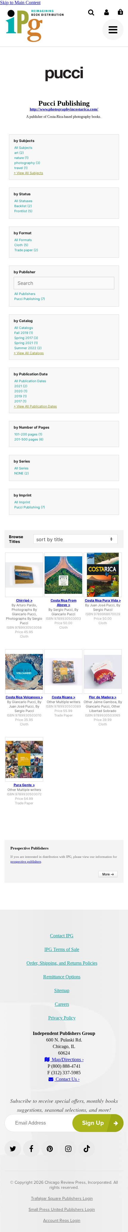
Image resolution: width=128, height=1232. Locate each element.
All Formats (23, 240)
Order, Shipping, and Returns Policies (61, 963)
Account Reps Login (61, 1220)
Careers (62, 1004)
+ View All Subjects (28, 173)
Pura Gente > (24, 785)
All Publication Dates (30, 381)
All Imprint (22, 502)
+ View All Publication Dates (35, 406)
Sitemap (61, 990)
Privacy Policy (62, 1017)
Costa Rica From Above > (64, 602)
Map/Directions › (67, 1059)
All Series (21, 468)
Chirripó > (24, 600)
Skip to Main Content (20, 2)
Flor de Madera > (102, 697)
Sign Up (93, 1123)
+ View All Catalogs (29, 353)
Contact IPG (62, 935)
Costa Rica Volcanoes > (24, 697)
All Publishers (24, 294)
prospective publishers (25, 861)
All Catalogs (23, 328)
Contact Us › (66, 1079)
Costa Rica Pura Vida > (103, 600)
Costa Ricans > (63, 697)
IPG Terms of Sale (61, 949)
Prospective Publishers (29, 848)
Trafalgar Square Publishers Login (62, 1198)
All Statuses (23, 201)
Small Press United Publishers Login (62, 1209)
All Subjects (23, 148)
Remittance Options (61, 976)
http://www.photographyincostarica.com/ (64, 109)
